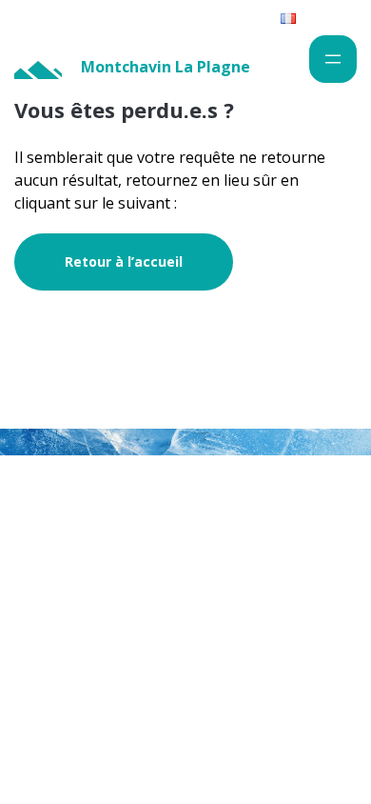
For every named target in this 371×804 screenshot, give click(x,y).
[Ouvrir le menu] (333, 59)
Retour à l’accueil (124, 261)
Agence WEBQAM (294, 543)
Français (321, 17)
